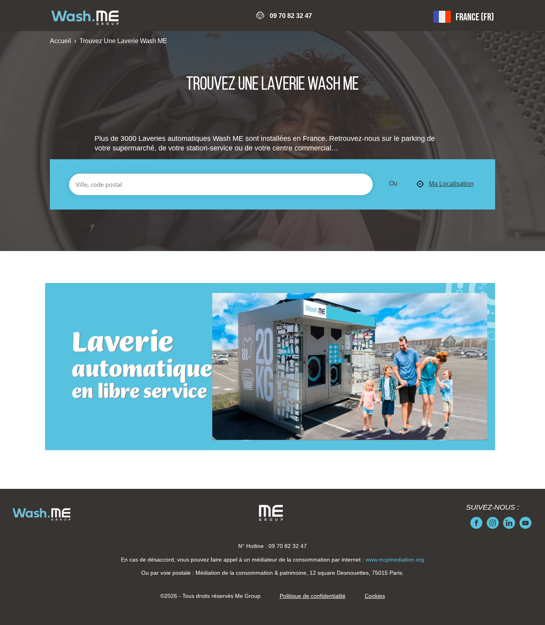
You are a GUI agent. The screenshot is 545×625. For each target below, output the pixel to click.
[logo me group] (271, 513)
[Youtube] (525, 523)
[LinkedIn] (509, 523)
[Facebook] (476, 523)
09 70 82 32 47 (291, 15)
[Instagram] (493, 523)
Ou (393, 183)
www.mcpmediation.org (394, 559)
